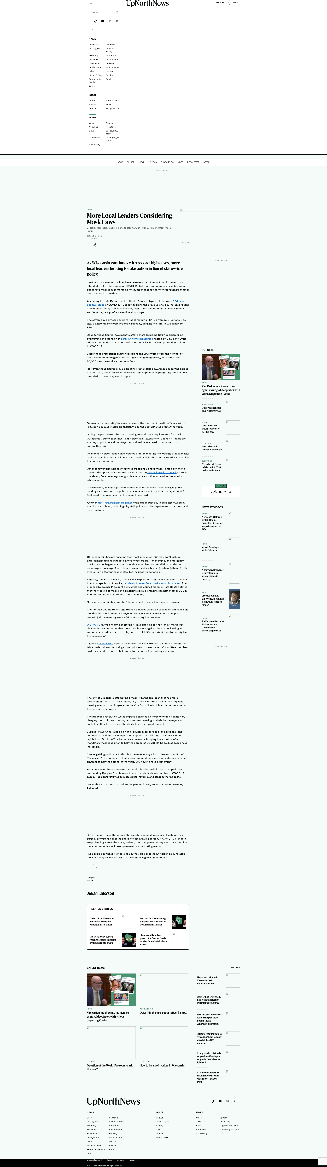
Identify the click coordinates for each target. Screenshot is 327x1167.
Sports (92, 86)
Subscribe (219, 2)
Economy (93, 55)
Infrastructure (112, 67)
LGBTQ (109, 71)
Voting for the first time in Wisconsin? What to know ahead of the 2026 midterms (209, 1038)
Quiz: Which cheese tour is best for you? (211, 409)
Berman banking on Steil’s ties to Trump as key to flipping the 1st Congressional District (209, 1019)
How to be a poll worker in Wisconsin (212, 448)
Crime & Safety (116, 1122)
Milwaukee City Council (162, 473)
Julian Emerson (94, 236)
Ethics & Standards (94, 1160)
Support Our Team (228, 1126)
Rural (108, 79)
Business (93, 45)
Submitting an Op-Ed (229, 1130)
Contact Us (94, 138)
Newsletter (111, 127)
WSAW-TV (94, 625)
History (92, 105)
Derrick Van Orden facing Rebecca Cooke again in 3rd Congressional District (153, 921)
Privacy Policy (133, 1160)
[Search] (117, 12)
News (108, 105)
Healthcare (94, 63)
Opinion (110, 123)
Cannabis (110, 45)
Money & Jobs (96, 75)
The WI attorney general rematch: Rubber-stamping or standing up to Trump (103, 939)
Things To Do (112, 108)
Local (141, 162)
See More (235, 967)
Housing (110, 63)
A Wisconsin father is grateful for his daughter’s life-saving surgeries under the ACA (212, 523)
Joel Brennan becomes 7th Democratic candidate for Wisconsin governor (213, 626)
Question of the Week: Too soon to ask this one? (211, 428)
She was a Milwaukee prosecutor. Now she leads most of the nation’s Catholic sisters (153, 940)
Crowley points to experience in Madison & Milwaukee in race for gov (213, 600)
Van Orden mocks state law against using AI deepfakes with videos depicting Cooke (221, 390)
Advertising (94, 145)
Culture (92, 101)
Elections (93, 59)
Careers (120, 1160)
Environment (112, 59)
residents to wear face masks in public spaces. (152, 583)
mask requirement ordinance (115, 503)
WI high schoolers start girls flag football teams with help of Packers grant (208, 1077)
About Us (93, 127)
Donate (234, 2)
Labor (92, 71)
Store (91, 131)
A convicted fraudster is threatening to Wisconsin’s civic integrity (213, 574)
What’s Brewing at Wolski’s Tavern (210, 549)
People (92, 108)
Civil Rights (94, 49)
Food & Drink (112, 101)
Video (92, 123)
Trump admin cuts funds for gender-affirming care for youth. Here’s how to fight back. (209, 1058)
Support (110, 1160)
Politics (109, 75)
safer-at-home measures (136, 339)
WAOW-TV (106, 644)
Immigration (95, 67)
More (199, 1112)
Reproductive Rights (97, 1149)
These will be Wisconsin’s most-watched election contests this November (102, 921)
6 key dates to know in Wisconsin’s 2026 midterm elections (211, 467)
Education (111, 55)
